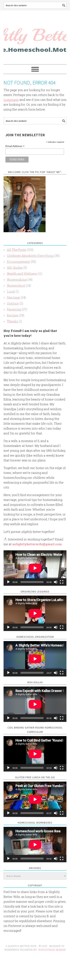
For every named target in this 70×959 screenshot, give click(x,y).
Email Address (14, 146)
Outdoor (13, 303)
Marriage (13, 297)
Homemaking (17, 279)
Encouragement (18, 262)
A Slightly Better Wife (35, 37)
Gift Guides (15, 267)
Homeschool (16, 285)
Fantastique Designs (52, 949)
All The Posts (16, 250)
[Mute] (55, 582)
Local (11, 291)
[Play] (8, 582)
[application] (35, 568)
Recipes (12, 315)
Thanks (12, 321)
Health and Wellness (22, 273)
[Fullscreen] (61, 582)
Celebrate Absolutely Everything (30, 256)
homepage (11, 100)
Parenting (14, 309)
